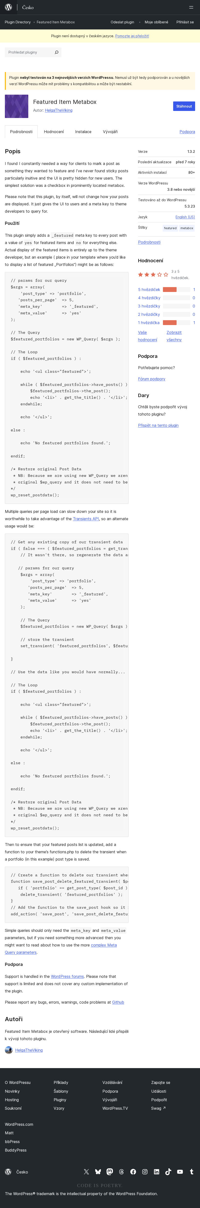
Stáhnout (184, 106)
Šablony (61, 1091)
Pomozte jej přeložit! (132, 36)
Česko (22, 1172)
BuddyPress (16, 1150)
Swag (158, 1108)
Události (158, 1091)
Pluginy (60, 1099)
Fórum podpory (151, 378)
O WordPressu (17, 1082)
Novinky (12, 1091)
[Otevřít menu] (192, 7)
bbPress (12, 1141)
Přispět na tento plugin (158, 425)
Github (118, 1002)
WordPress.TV (115, 1108)
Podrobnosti (21, 131)
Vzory (59, 1108)
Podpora (187, 131)
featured (170, 228)
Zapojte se (160, 1082)
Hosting (12, 1099)
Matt (9, 1132)
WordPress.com (19, 1124)
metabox (186, 228)
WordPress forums (67, 976)
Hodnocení (54, 131)
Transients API (86, 518)
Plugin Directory (18, 22)
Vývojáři (110, 131)
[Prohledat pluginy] (56, 52)
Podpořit (159, 1099)
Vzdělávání (112, 1082)
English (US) (185, 217)
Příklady (61, 1082)
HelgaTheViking (58, 110)
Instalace (83, 131)
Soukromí (13, 1108)
